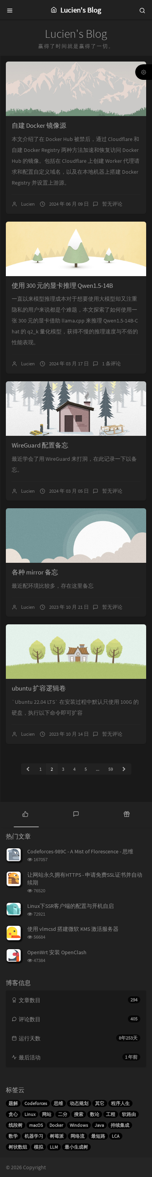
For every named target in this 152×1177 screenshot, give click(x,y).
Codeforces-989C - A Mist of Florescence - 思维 (80, 851)
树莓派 (57, 1136)
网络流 (78, 1136)
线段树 (16, 1125)
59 (110, 769)
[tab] (25, 813)
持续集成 (120, 1125)
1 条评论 (111, 363)
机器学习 (34, 1136)
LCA (116, 1136)
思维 (58, 1103)
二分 (62, 1114)
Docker (56, 1125)
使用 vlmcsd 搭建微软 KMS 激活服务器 (72, 928)
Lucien (28, 204)
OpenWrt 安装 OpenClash (57, 952)
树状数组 (18, 1147)
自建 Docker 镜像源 (39, 125)
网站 (46, 1114)
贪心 (13, 1114)
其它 (99, 1103)
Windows (79, 1125)
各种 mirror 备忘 (35, 572)
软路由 (129, 1114)
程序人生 (120, 1103)
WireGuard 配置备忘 (40, 445)
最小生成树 (76, 1147)
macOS (36, 1125)
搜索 (78, 1114)
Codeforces (36, 1103)
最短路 (98, 1136)
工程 (110, 1114)
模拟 (38, 1147)
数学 (13, 1136)
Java (99, 1125)
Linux (30, 1114)
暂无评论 (112, 204)
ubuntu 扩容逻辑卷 (39, 688)
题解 (13, 1103)
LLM (54, 1147)
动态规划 (79, 1103)
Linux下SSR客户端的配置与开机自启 (70, 905)
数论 (94, 1114)
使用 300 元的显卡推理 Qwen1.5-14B (62, 285)
